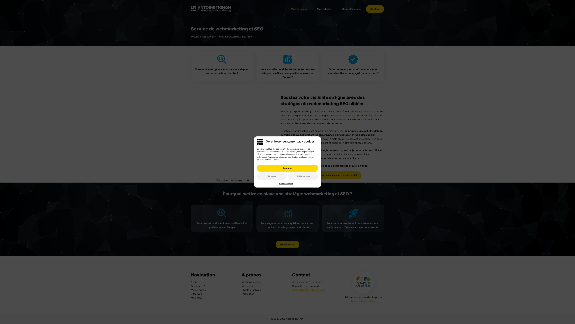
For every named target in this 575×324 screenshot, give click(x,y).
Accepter (287, 168)
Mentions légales (286, 183)
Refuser (272, 176)
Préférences (303, 176)
